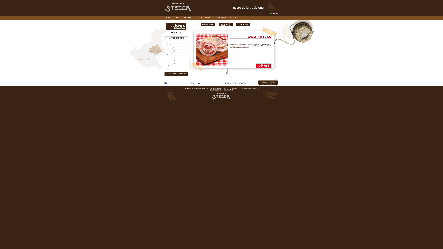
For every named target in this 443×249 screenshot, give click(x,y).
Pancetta (167, 66)
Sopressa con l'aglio (170, 60)
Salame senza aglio (170, 51)
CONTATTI (232, 17)
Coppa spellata (169, 54)
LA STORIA (187, 17)
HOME (168, 17)
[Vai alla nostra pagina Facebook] (166, 83)
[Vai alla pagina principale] (222, 12)
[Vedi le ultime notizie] (181, 84)
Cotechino (168, 42)
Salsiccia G (168, 45)
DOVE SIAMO (221, 17)
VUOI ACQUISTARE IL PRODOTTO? (176, 73)
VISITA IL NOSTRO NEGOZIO (234, 83)
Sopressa (167, 57)
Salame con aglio (169, 48)
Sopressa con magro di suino (173, 63)
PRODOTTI (209, 17)
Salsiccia (167, 69)
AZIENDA (177, 17)
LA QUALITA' (198, 17)
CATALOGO (195, 83)
